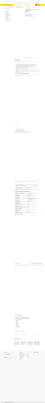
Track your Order (35, 0)
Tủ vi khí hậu (27, 353)
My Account (39, 0)
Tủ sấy (27, 355)
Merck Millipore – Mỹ (8, 15)
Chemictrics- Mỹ (7, 11)
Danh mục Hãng (21, 2)
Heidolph (24, 334)
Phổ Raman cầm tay (22, 355)
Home (14, 2)
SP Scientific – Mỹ (7, 17)
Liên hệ (28, 2)
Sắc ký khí (21, 358)
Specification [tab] (28, 57)
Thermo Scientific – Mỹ (8, 19)
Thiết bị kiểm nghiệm (7, 402)
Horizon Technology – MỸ (8, 14)
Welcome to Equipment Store (7, 0)
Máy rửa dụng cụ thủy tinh (22, 354)
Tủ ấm (27, 354)
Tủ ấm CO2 (27, 356)
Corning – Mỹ (7, 12)
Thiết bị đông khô (21, 357)
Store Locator (31, 0)
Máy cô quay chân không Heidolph (28, 8)
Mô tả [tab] (24, 57)
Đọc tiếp (19, 345)
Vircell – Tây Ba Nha (8, 20)
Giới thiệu (17, 2)
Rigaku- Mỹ (7, 16)
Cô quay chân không (22, 356)
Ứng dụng (25, 2)
